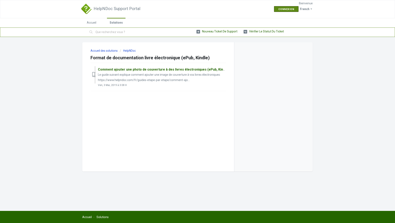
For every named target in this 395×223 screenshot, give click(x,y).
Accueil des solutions (104, 50)
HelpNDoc (129, 50)
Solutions (116, 22)
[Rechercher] (91, 32)
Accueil (91, 22)
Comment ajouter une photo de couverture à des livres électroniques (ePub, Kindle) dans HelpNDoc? (176, 69)
